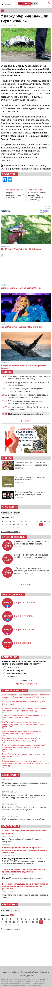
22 (33, 524)
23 (37, 524)
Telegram (46, 168)
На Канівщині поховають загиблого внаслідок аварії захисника (25, 415)
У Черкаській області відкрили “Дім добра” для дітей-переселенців (37, 196)
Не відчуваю (12, 676)
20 (26, 524)
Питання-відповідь (13, 537)
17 (14, 524)
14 (2, 524)
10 (37, 521)
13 (49, 521)
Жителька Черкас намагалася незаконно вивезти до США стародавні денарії (24, 784)
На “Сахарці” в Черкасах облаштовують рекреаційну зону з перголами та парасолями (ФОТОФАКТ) (23, 724)
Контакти (44, 972)
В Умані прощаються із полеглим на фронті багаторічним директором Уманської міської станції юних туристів (25, 763)
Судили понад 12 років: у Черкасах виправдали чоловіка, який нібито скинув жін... (24, 808)
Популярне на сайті (14, 690)
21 (29, 524)
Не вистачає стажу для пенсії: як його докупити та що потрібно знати (31, 542)
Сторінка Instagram (24, 629)
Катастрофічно (13, 667)
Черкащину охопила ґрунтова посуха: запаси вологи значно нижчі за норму (29, 377)
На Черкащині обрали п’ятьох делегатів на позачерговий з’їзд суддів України (21, 732)
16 (10, 524)
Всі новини (26, 421)
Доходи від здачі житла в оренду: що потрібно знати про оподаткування (31, 556)
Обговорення (10, 826)
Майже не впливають (16, 673)
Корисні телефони (10, 972)
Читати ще (26, 584)
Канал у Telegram (23, 616)
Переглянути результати (26, 683)
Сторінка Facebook (24, 602)
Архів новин (9, 507)
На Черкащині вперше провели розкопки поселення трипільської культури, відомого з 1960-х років (25, 696)
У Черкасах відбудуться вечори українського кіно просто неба (30, 493)
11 (41, 521)
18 (18, 524)
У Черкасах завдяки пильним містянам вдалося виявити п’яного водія (26, 402)
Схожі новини (10, 775)
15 (6, 524)
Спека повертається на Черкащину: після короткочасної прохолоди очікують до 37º (21, 739)
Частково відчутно (15, 670)
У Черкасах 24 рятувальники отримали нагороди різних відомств (26, 390)
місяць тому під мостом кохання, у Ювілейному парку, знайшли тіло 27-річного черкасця (25, 147)
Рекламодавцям (26, 975)
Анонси (7, 458)
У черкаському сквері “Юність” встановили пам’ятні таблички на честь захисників (28, 396)
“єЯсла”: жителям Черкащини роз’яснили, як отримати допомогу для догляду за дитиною (31, 570)
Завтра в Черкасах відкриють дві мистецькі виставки (30, 478)
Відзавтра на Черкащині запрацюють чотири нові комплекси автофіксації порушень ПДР (24, 709)
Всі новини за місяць (10, 531)
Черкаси (7, 4)
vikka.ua (27, 132)
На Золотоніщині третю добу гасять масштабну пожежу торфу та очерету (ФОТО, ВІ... (24, 796)
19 (22, 524)
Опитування (9, 657)
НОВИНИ (7, 372)
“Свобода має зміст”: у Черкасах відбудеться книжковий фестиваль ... (32, 463)
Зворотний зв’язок (29, 972)
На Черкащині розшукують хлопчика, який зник (23, 819)
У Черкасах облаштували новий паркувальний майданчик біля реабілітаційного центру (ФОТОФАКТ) (23, 747)
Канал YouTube (22, 643)
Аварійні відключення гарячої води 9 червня (15, 195)
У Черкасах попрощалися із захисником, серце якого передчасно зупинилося (23, 716)
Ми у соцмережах (13, 594)
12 (45, 521)
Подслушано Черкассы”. (24, 100)
